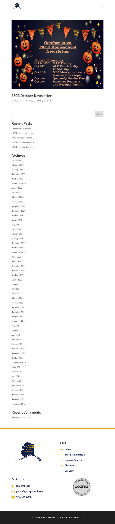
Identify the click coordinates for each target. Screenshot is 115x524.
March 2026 (16, 160)
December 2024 (18, 206)
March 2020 (16, 381)
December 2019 (18, 394)
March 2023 (16, 256)
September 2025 (19, 183)
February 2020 (18, 385)
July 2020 (16, 367)
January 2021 (17, 344)
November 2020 (18, 353)
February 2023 (18, 261)
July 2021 (15, 325)
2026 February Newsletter (22, 133)
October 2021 (17, 316)
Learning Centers (73, 459)
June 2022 (16, 284)
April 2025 (16, 192)
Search (99, 114)
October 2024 (17, 215)
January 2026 (17, 169)
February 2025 (18, 197)
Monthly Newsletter (44, 100)
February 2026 (18, 165)
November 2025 (18, 174)
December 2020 (18, 348)
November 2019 (18, 399)
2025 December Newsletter (23, 142)
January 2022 (17, 302)
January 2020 (17, 390)
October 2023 (17, 247)
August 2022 (17, 279)
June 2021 (16, 330)
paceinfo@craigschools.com (29, 491)
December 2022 (18, 266)
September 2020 (19, 362)
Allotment (70, 465)
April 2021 (16, 335)
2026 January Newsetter (22, 137)
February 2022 (18, 298)
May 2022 (15, 289)
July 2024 (16, 224)
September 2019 (18, 404)
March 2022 (16, 293)
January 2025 (17, 201)
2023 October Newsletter (32, 95)
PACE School (19, 100)
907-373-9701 (23, 485)
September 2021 (18, 321)
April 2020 (16, 376)
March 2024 (16, 229)
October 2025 (17, 178)
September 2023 (19, 252)
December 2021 (18, 307)
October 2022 (17, 275)
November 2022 (18, 270)
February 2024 (17, 233)
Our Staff (69, 470)
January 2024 (17, 238)
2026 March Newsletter (21, 128)
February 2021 (17, 339)
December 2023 (18, 243)
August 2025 (17, 188)
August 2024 (17, 220)
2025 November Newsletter (23, 147)
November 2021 (18, 312)
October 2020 (17, 358)
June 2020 (16, 371)
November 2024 (18, 210)
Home (68, 449)
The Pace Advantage (75, 454)
